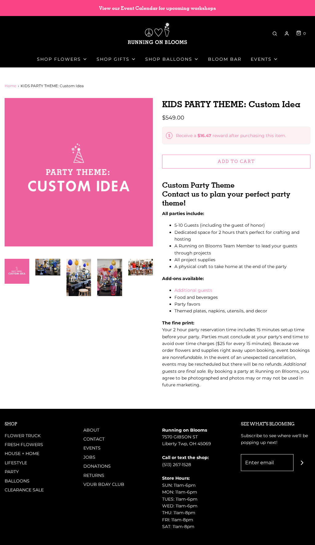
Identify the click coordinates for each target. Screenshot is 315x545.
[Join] (301, 462)
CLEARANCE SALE (24, 490)
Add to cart (236, 161)
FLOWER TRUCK (23, 435)
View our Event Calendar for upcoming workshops (157, 8)
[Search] (274, 33)
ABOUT (91, 430)
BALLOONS (17, 481)
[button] (17, 271)
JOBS (89, 457)
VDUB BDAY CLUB (103, 484)
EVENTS (92, 448)
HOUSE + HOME (22, 453)
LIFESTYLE (16, 463)
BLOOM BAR (224, 59)
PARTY (12, 471)
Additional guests (193, 290)
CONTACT (94, 439)
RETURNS (93, 475)
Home (10, 85)
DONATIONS (97, 466)
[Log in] (286, 33)
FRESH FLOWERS (24, 444)
